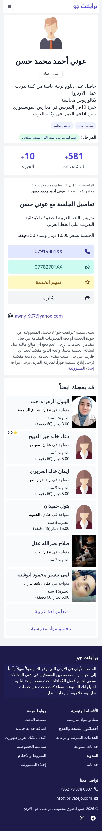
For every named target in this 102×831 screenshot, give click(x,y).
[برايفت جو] (85, 6)
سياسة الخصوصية (31, 746)
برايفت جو (87, 657)
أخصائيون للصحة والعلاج (78, 728)
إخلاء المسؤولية (81, 368)
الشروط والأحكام (32, 755)
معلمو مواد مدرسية (51, 628)
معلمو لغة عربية (51, 611)
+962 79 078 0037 (76, 789)
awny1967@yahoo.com (39, 316)
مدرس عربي (85, 125)
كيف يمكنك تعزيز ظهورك (25, 737)
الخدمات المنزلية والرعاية (77, 737)
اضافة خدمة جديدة (31, 728)
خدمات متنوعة (86, 746)
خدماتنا (92, 764)
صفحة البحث (35, 719)
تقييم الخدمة (48, 282)
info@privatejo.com (73, 798)
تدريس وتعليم (62, 125)
